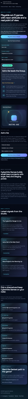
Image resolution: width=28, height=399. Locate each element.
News (13, 6)
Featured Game (4, 6)
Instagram (5, 396)
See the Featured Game (14, 41)
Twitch (16, 396)
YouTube (21, 396)
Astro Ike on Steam (7, 382)
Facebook (11, 396)
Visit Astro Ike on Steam (14, 155)
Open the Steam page (7, 83)
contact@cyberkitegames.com (10, 379)
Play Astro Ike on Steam (14, 36)
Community (18, 6)
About (10, 6)
